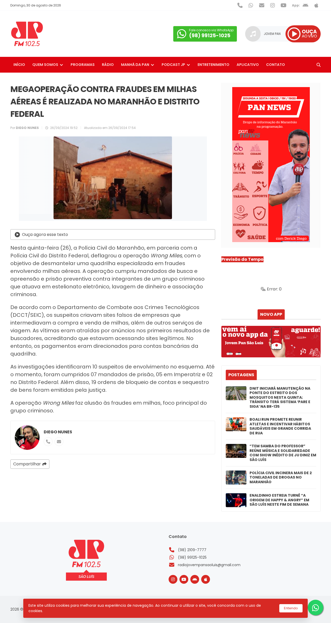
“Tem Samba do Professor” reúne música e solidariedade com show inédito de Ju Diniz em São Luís (283, 453)
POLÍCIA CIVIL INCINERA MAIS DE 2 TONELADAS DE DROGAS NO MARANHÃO (281, 477)
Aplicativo (248, 64)
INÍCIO (19, 64)
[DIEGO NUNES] (27, 437)
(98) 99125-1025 (192, 557)
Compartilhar (27, 464)
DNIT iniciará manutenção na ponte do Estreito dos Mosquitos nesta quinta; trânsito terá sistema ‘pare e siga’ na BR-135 (280, 397)
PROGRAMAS (83, 64)
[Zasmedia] (308, 612)
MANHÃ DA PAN (135, 64)
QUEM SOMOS (45, 64)
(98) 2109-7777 (192, 549)
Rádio (108, 64)
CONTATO (275, 64)
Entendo (291, 608)
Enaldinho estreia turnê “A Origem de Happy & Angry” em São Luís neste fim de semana (279, 500)
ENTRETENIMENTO (213, 64)
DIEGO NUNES (58, 432)
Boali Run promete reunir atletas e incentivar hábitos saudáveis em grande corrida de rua (280, 426)
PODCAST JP (173, 64)
